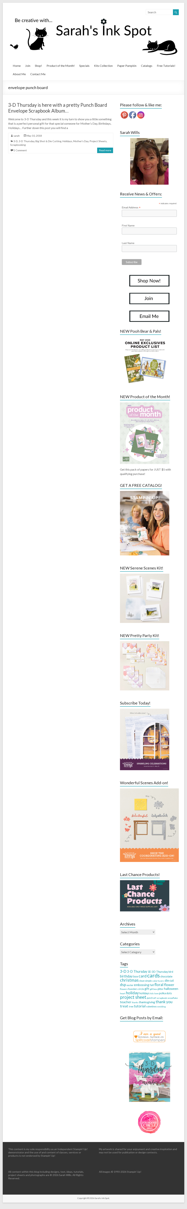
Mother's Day (80, 141)
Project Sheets (98, 141)
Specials (84, 65)
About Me (19, 74)
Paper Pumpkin (126, 65)
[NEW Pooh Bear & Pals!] (144, 338)
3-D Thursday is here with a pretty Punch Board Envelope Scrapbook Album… (57, 108)
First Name (128, 225)
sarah (17, 135)
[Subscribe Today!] (144, 710)
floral (158, 984)
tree (131, 1006)
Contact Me (37, 74)
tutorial (140, 1006)
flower (169, 985)
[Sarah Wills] (149, 161)
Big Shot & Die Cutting (48, 141)
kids (152, 993)
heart (122, 993)
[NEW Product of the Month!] (144, 404)
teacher (125, 1002)
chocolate (166, 976)
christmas (129, 980)
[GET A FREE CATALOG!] (144, 492)
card (143, 975)
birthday (126, 976)
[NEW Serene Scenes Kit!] (144, 575)
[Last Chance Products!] (144, 882)
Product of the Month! (61, 65)
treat (124, 1006)
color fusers (158, 980)
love (156, 993)
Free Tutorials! (166, 65)
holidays (144, 993)
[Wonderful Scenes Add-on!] (149, 790)
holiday (132, 992)
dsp (123, 984)
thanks (135, 1002)
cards (153, 975)
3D (149, 971)
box (135, 976)
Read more (105, 150)
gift (146, 988)
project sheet (133, 997)
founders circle (136, 988)
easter (130, 985)
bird (171, 971)
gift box (153, 989)
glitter (160, 989)
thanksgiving (147, 1002)
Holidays (67, 141)
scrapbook (162, 998)
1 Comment (20, 150)
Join (27, 65)
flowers (123, 989)
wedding (161, 1006)
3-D (16, 141)
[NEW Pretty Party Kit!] (144, 643)
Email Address (131, 207)
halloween (171, 989)
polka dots (165, 993)
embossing (141, 985)
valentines (151, 1006)
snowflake (172, 998)
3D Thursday (160, 971)
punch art (151, 998)
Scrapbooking (18, 144)
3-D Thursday (26, 141)
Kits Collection (103, 65)
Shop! (38, 65)
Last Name (128, 243)
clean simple (145, 980)
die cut (169, 980)
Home (17, 65)
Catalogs (146, 65)
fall (152, 985)
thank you (164, 1001)
